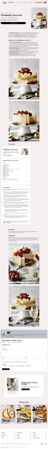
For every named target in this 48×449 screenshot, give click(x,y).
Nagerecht (8, 221)
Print (5, 155)
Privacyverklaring (7, 443)
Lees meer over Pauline (10, 336)
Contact (27, 443)
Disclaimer (2, 443)
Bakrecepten (4, 221)
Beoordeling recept (6, 344)
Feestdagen (4, 435)
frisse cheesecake (17, 34)
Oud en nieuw (19, 221)
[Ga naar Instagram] (36, 2)
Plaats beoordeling (5, 369)
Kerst (16, 221)
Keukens (34, 432)
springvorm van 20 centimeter (12, 189)
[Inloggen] (43, 2)
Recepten (3, 432)
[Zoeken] (42, 2)
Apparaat (34, 435)
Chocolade (27, 221)
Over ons (19, 443)
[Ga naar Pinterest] (40, 2)
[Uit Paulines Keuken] (4, 2)
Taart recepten (8, 222)
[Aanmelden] (45, 2)
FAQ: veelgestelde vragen (14, 443)
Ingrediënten (19, 432)
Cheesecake (4, 222)
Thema (18, 435)
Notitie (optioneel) (4, 348)
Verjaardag (23, 221)
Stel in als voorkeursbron (26, 389)
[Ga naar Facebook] (38, 2)
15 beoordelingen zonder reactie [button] (16, 342)
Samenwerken (23, 443)
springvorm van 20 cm (18, 42)
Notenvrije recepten (12, 221)
